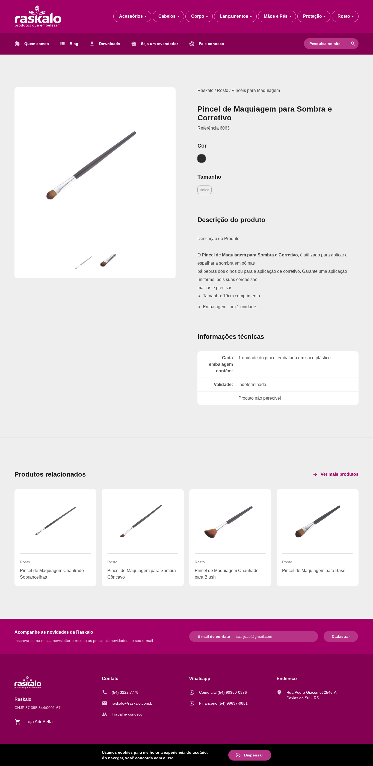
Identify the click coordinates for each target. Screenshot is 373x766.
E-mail (203, 636)
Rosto (223, 90)
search (353, 43)
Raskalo (205, 90)
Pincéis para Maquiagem (256, 90)
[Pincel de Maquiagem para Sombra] (95, 167)
